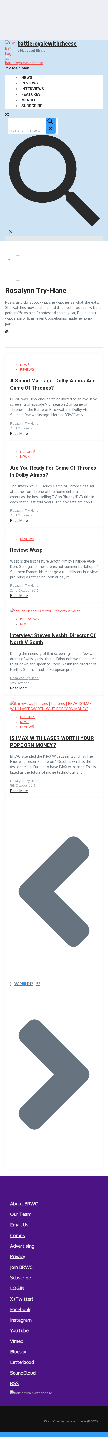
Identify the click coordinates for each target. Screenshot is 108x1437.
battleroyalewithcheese (47, 43)
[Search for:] (32, 130)
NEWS (26, 77)
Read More (19, 433)
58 (38, 984)
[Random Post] (7, 115)
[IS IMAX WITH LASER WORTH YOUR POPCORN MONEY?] (54, 709)
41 (27, 984)
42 (31, 984)
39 (20, 984)
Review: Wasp (26, 550)
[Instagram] (7, 332)
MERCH (28, 100)
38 (16, 984)
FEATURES (31, 94)
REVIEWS (29, 83)
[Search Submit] (50, 126)
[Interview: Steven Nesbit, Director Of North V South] (45, 611)
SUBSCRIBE (31, 105)
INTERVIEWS (32, 89)
